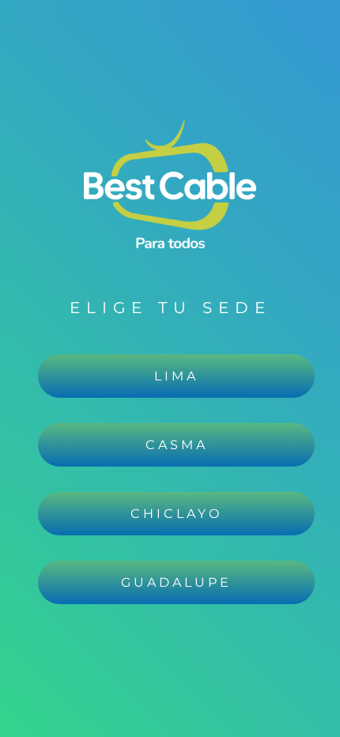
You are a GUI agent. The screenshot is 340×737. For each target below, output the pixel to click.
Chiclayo (176, 513)
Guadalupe (176, 582)
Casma (176, 444)
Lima (176, 376)
